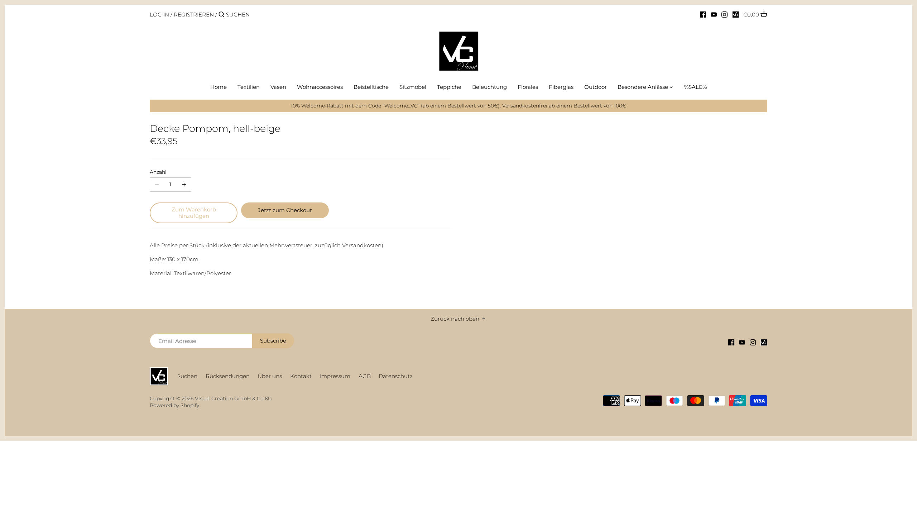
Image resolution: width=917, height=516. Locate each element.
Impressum (335, 376)
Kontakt (301, 376)
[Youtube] (714, 14)
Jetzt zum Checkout (285, 210)
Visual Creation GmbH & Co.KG (233, 398)
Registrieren (194, 14)
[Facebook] (703, 14)
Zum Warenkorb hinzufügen (194, 212)
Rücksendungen (228, 376)
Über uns (270, 376)
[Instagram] (724, 14)
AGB (365, 376)
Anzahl (158, 172)
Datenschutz (396, 376)
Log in (159, 14)
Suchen (187, 376)
